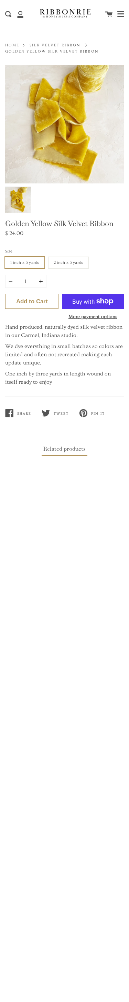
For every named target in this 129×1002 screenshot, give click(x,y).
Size (8, 251)
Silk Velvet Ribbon (55, 45)
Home (12, 45)
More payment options (92, 316)
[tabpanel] (64, 124)
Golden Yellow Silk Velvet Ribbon (51, 51)
